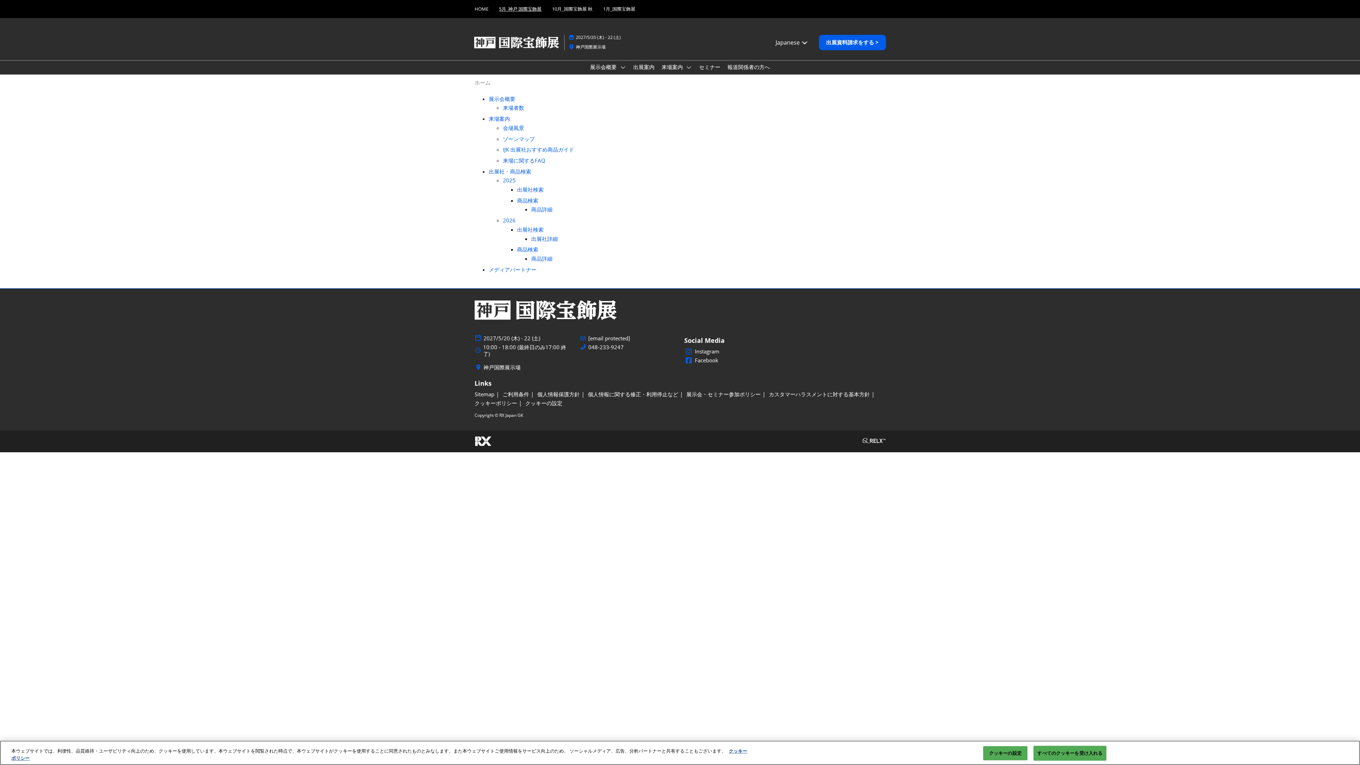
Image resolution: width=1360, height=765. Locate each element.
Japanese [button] (788, 42)
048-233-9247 (606, 347)
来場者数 (513, 107)
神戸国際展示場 (591, 47)
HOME (481, 9)
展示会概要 (604, 66)
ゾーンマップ (519, 138)
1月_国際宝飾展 (619, 9)
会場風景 (513, 127)
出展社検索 (530, 189)
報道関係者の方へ (748, 66)
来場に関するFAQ (524, 160)
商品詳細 (541, 209)
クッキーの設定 (1005, 753)
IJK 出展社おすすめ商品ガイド (538, 149)
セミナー (709, 66)
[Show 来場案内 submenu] (689, 67)
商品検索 (527, 200)
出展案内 (643, 66)
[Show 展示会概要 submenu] (623, 67)
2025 (509, 180)
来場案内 (673, 66)
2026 (509, 220)
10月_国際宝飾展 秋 (572, 9)
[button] (852, 42)
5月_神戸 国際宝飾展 (520, 9)
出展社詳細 (544, 238)
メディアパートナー (513, 269)
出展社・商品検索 (510, 171)
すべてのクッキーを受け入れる (1070, 753)
